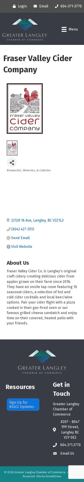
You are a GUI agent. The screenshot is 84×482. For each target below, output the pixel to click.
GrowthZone (53, 476)
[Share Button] (12, 162)
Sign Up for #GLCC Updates (21, 404)
